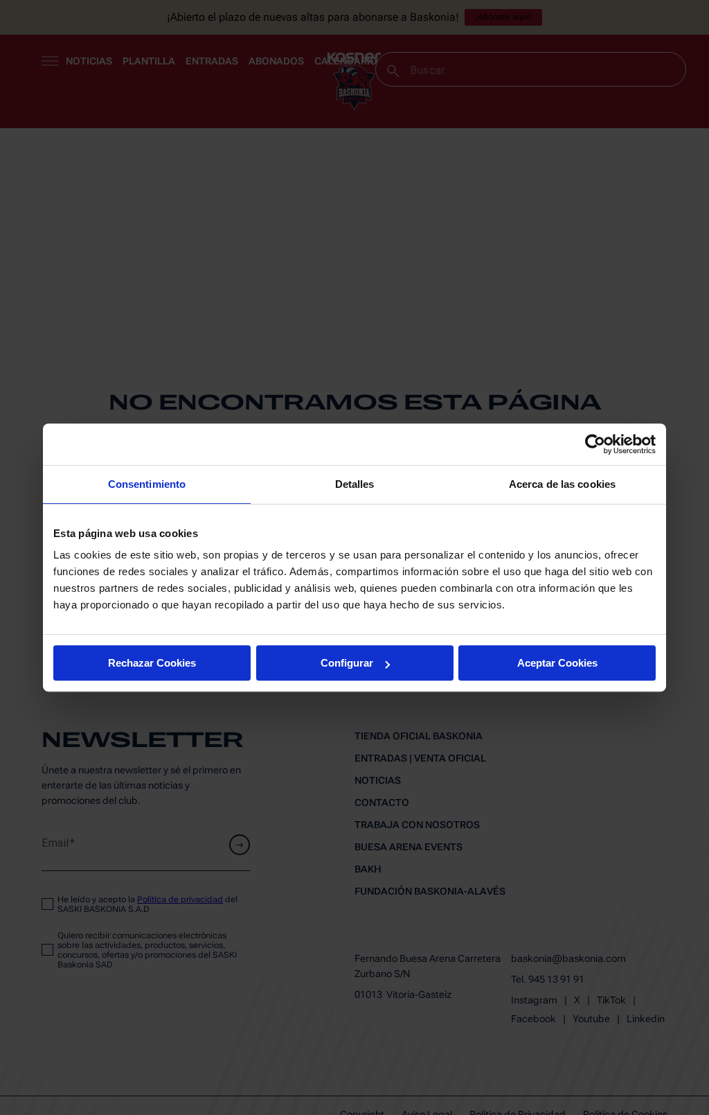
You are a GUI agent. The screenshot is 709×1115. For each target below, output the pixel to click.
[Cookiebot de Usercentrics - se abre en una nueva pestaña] (595, 444)
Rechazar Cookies (152, 663)
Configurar (347, 663)
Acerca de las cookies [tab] (562, 484)
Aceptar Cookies (557, 663)
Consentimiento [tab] (147, 484)
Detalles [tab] (355, 484)
